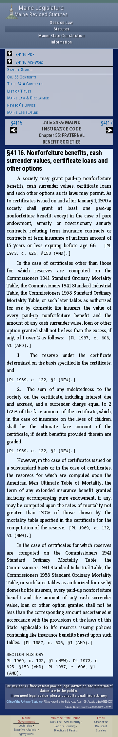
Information (61, 42)
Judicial (32, 729)
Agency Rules (26, 734)
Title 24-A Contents (25, 83)
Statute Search (20, 69)
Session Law (61, 22)
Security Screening (64, 726)
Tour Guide (56, 722)
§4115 (16, 123)
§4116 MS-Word (29, 62)
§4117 (106, 123)
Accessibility (72, 722)
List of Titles (19, 91)
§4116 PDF (25, 54)
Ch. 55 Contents (21, 77)
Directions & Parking (65, 730)
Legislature (25, 725)
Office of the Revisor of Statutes (24, 701)
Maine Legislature (22, 112)
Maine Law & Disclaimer (28, 97)
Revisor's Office (21, 105)
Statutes (61, 28)
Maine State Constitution (61, 35)
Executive (19, 729)
